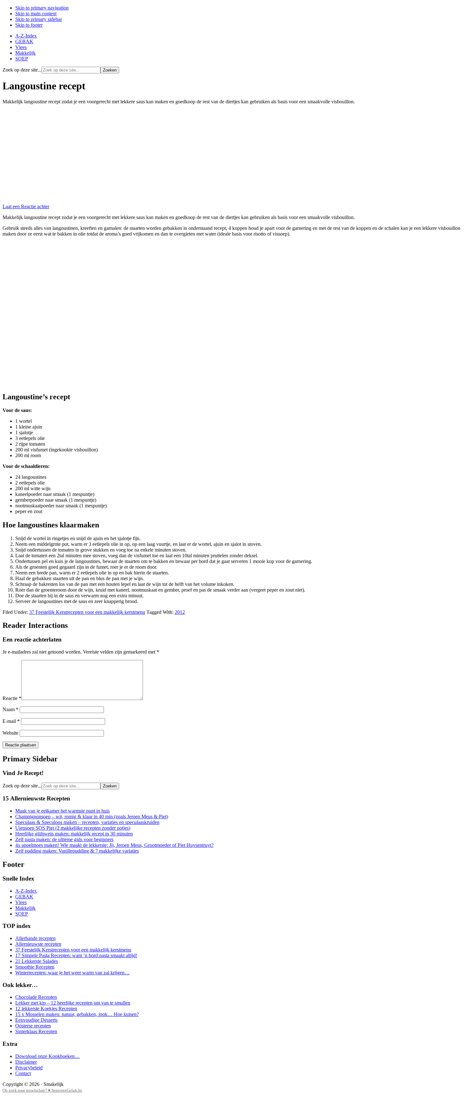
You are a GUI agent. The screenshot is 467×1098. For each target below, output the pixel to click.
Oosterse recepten (33, 1025)
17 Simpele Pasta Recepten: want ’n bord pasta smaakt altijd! (76, 955)
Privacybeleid (29, 1067)
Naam (10, 709)
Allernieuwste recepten (38, 944)
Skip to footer (29, 25)
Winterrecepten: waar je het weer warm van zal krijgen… (72, 972)
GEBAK (24, 896)
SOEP (21, 913)
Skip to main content (36, 13)
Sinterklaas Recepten (36, 1031)
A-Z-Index (26, 891)
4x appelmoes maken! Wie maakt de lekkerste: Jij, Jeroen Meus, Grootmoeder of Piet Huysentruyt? (114, 845)
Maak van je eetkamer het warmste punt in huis (62, 810)
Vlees (21, 902)
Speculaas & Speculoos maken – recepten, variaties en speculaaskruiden (87, 822)
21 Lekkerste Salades (36, 961)
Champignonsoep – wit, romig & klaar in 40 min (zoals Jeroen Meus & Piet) (91, 816)
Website (10, 733)
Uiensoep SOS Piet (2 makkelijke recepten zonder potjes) (72, 828)
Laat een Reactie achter (26, 206)
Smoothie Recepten (34, 967)
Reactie (12, 698)
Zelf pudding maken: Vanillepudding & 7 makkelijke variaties (77, 851)
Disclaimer (26, 1062)
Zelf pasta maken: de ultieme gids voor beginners (64, 839)
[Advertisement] (233, 154)
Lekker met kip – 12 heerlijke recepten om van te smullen (72, 1002)
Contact (23, 1073)
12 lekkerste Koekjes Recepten (46, 1008)
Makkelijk (25, 908)
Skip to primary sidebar (38, 19)
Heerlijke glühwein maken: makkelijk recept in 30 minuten (74, 833)
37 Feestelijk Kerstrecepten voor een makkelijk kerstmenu (87, 612)
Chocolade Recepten (36, 997)
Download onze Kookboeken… (47, 1056)
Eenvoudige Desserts (36, 1020)
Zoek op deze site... (22, 69)
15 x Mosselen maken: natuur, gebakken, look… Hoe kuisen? (77, 1014)
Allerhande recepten (35, 938)
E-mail (11, 721)
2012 (180, 612)
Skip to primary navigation (42, 7)
